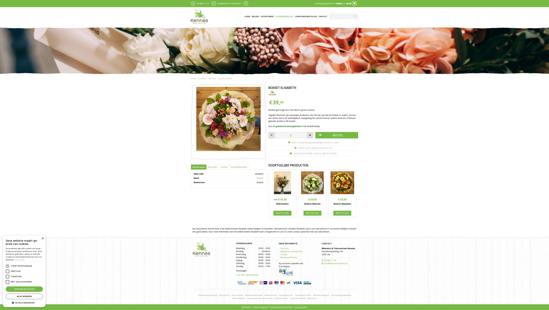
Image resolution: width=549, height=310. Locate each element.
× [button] (42, 238)
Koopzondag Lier (286, 295)
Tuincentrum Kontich (303, 295)
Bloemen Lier (224, 295)
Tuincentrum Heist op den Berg (259, 298)
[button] (24, 302)
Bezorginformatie (239, 167)
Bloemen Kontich (281, 298)
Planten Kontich (270, 295)
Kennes (259, 178)
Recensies (212, 167)
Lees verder (19, 260)
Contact (224, 167)
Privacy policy (301, 307)
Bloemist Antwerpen (321, 295)
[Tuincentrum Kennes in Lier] (199, 16)
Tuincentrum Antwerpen (207, 295)
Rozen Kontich (237, 295)
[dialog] (24, 271)
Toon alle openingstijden (247, 274)
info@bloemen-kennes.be (229, 3)
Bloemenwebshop (288, 257)
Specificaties (198, 167)
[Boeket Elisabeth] (228, 122)
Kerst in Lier (312, 298)
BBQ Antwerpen (238, 298)
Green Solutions (260, 307)
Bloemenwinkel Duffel (254, 295)
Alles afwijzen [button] (24, 296)
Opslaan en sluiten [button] (24, 289)
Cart (354, 3)
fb (246, 3)
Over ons (284, 248)
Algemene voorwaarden (291, 251)
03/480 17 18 (203, 3)
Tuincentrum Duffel (297, 298)
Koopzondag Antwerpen (341, 295)
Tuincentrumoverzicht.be (281, 307)
